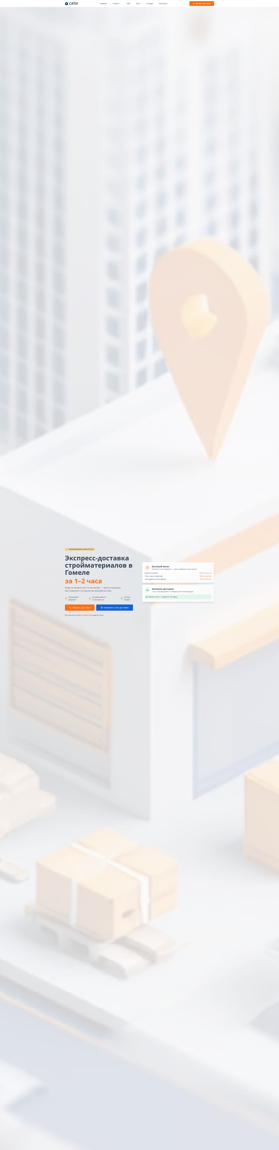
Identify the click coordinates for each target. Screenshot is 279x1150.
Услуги (115, 3)
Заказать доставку (81, 607)
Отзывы (149, 3)
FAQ (128, 3)
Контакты (163, 3)
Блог (138, 3)
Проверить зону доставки (116, 607)
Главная (103, 3)
